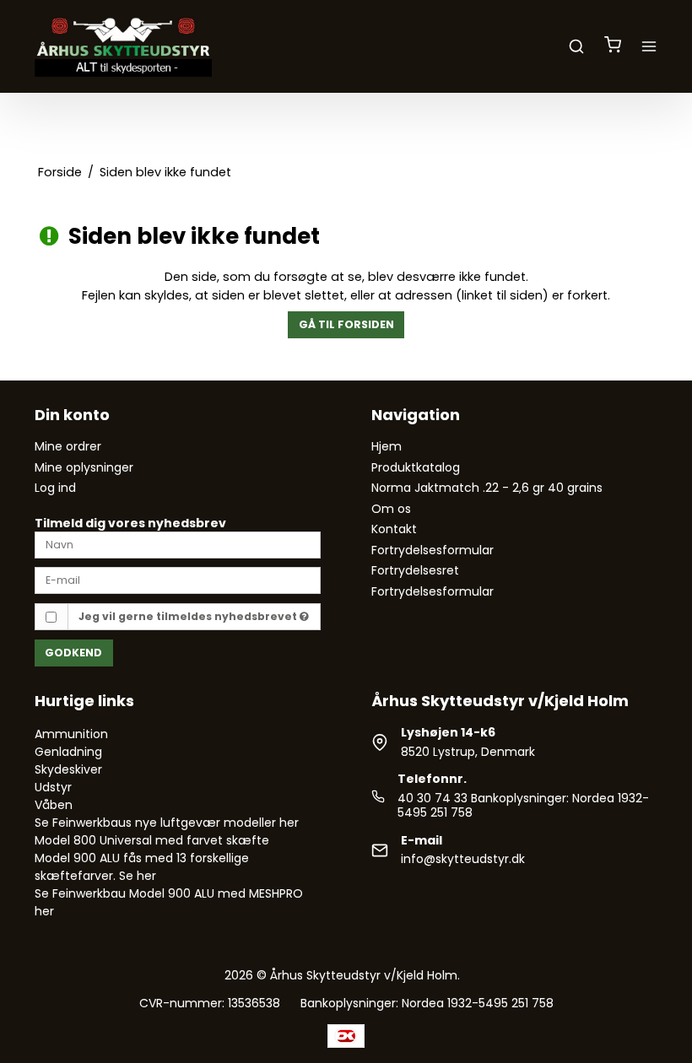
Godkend (73, 652)
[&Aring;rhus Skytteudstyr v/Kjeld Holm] (123, 46)
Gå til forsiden (346, 324)
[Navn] (178, 544)
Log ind (55, 487)
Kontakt (394, 529)
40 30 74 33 (432, 798)
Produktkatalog (415, 467)
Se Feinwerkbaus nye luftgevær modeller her (167, 822)
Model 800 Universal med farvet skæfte (152, 840)
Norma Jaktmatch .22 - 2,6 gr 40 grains (487, 487)
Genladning (68, 751)
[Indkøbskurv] (612, 46)
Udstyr (53, 787)
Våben (54, 804)
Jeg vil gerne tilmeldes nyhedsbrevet (189, 616)
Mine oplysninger (84, 467)
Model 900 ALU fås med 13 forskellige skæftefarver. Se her (142, 867)
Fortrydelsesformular (432, 550)
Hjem (386, 446)
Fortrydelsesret (415, 570)
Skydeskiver (68, 769)
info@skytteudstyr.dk (463, 858)
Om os (391, 508)
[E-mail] (178, 579)
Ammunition (71, 734)
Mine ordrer (68, 446)
